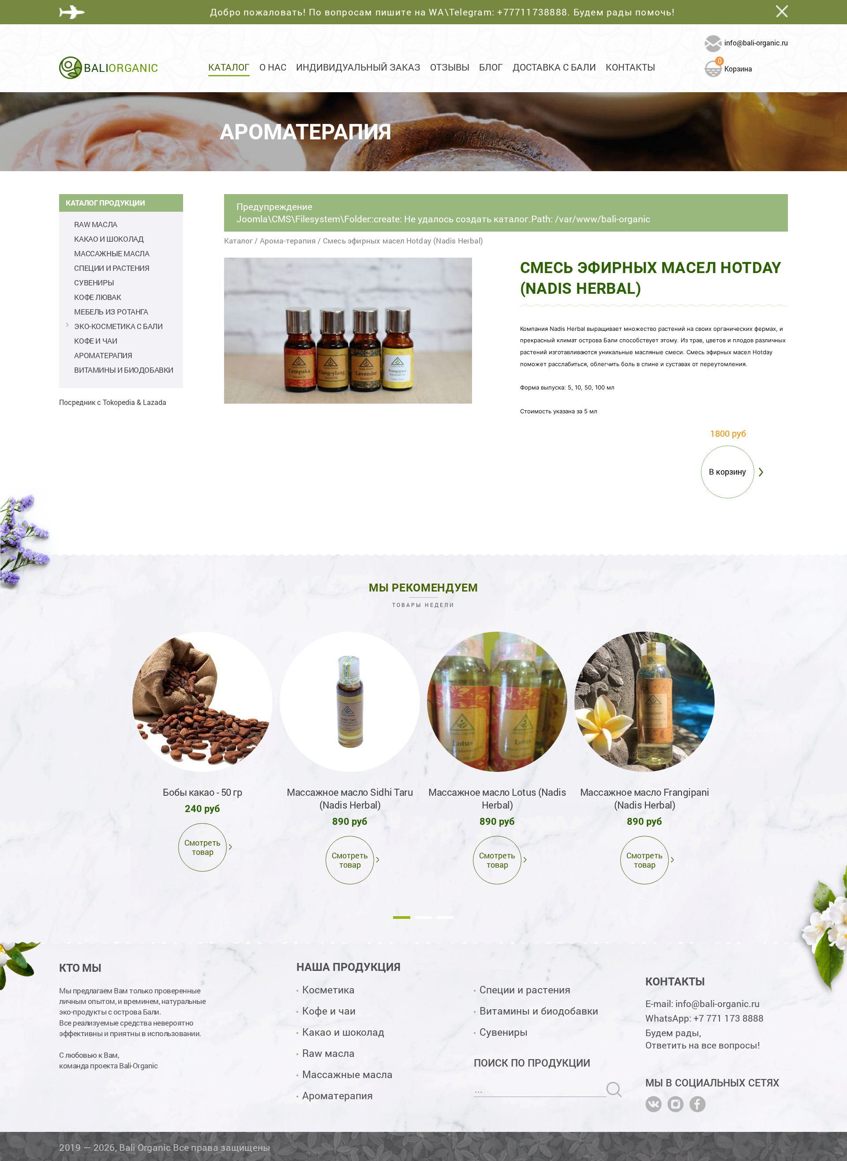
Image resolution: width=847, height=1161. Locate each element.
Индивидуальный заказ (358, 67)
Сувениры (94, 282)
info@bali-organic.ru (756, 42)
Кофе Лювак (97, 297)
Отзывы (449, 67)
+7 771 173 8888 (728, 1018)
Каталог (229, 67)
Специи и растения (111, 268)
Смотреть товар (202, 847)
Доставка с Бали (554, 67)
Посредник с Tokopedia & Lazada (112, 402)
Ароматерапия (103, 355)
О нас (272, 67)
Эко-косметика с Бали (118, 326)
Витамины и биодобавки (123, 370)
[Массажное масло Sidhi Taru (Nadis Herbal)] (350, 702)
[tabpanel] (202, 749)
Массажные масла (111, 253)
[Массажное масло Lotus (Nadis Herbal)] (497, 702)
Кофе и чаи (95, 341)
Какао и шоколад (108, 239)
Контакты (630, 67)
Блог (491, 67)
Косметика (328, 989)
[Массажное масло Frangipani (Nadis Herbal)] (644, 702)
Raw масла (95, 224)
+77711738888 (532, 12)
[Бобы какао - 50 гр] (202, 702)
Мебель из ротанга (111, 312)
